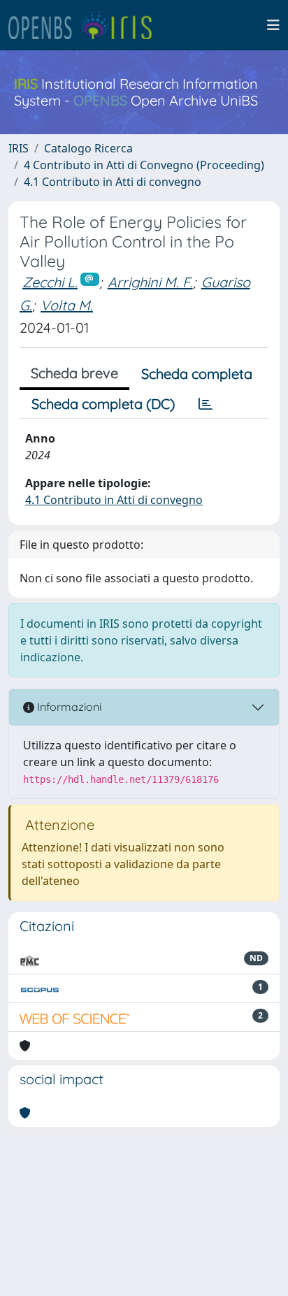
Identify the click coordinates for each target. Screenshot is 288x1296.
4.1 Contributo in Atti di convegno (112, 181)
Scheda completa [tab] (196, 373)
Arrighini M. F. (150, 282)
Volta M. (67, 305)
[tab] (205, 404)
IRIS (18, 148)
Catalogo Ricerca (88, 148)
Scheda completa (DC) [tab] (103, 403)
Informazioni (67, 707)
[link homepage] (86, 25)
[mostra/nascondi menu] (273, 25)
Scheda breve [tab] (74, 373)
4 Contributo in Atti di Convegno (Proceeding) (144, 165)
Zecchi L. (50, 282)
